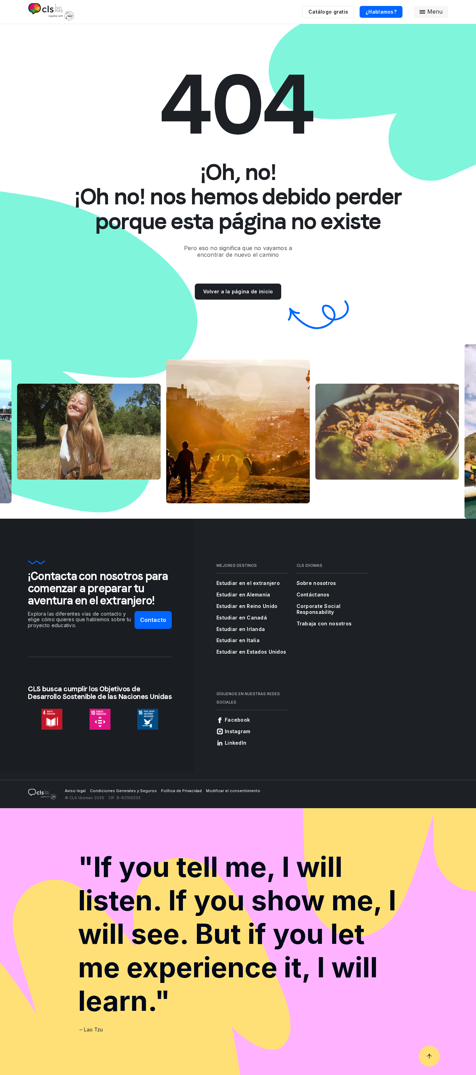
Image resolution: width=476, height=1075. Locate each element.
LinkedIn (235, 743)
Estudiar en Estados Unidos (251, 652)
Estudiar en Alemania (243, 594)
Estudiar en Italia (238, 640)
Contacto (153, 619)
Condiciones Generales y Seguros (123, 791)
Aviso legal (75, 791)
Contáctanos (313, 594)
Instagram (238, 731)
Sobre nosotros (316, 583)
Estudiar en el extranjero (248, 583)
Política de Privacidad (181, 791)
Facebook (237, 720)
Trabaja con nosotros (324, 623)
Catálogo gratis (328, 12)
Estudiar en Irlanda (240, 629)
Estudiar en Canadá (241, 618)
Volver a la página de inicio (238, 291)
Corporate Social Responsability (318, 609)
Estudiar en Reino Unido (246, 606)
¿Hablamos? (381, 12)
